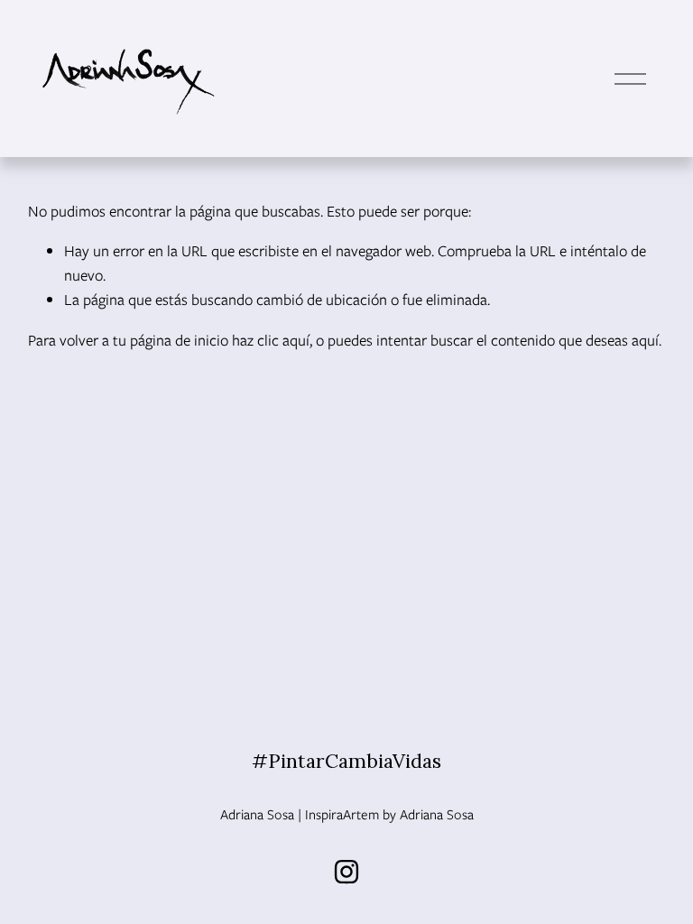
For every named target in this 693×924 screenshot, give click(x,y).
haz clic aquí (271, 340)
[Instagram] (346, 871)
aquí (645, 340)
